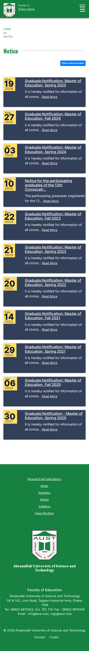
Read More (50, 97)
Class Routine (44, 513)
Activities (44, 493)
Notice (44, 499)
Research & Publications (44, 479)
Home (7, 29)
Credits (54, 637)
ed (5, 33)
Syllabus (44, 506)
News (44, 486)
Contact (39, 637)
